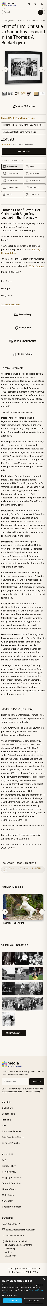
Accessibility (8, 1154)
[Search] (40, 12)
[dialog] (23, 1291)
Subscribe (37, 1081)
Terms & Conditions (12, 1183)
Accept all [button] (12, 1301)
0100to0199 (36, 868)
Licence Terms (9, 1189)
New (4, 1125)
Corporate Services (11, 1131)
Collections (32, 20)
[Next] (42, 69)
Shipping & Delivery (11, 1177)
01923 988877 (12, 1224)
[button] (23, 1295)
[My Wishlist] (29, 4)
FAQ (4, 1160)
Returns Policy (9, 1171)
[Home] (10, 4)
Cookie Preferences (11, 1206)
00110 (5, 871)
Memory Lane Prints (16, 868)
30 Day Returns (36, 266)
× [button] (44, 1279)
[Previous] (5, 69)
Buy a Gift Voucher (11, 1143)
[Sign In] (42, 4)
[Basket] (35, 4)
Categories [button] (9, 20)
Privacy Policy (9, 1166)
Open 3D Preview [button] (26, 106)
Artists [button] (21, 20)
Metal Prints (8, 1195)
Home (5, 868)
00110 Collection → (14, 1033)
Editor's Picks (8, 1113)
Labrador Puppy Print (13, 923)
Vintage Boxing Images (10, 304)
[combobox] (20, 12)
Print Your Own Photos (13, 1137)
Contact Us (7, 1218)
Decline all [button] (34, 1301)
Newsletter (7, 1201)
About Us (6, 1102)
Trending (6, 1119)
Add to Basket (24, 151)
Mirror (28, 868)
